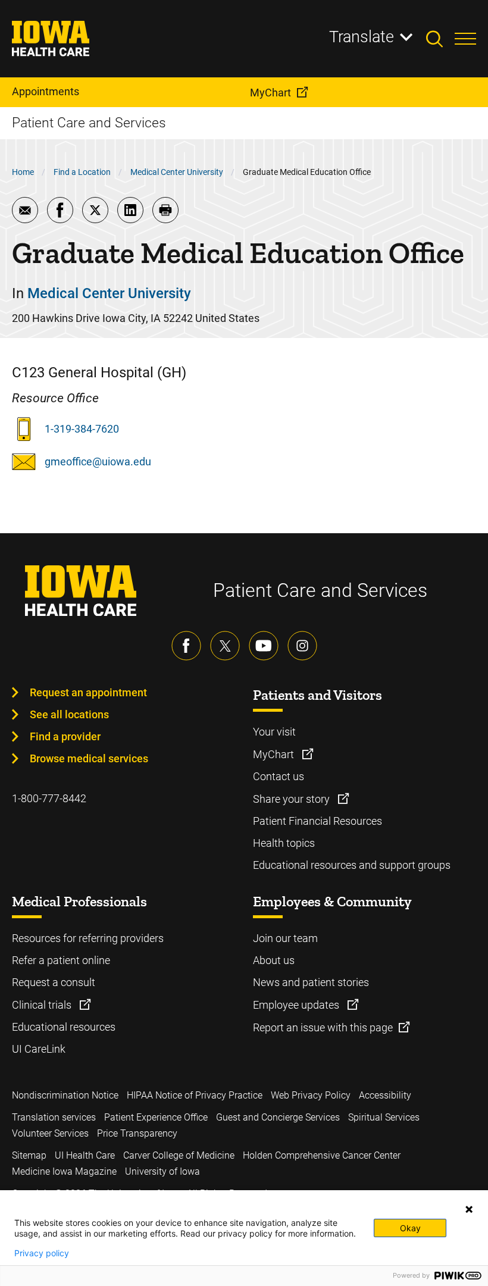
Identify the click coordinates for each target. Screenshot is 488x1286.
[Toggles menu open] (465, 38)
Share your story (292, 799)
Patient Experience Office (156, 1117)
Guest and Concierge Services (278, 1117)
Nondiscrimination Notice (65, 1095)
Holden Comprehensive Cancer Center (322, 1155)
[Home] (58, 38)
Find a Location (82, 172)
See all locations (69, 714)
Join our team (285, 938)
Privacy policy (41, 1253)
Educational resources (63, 1027)
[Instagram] (302, 646)
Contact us (278, 776)
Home (23, 172)
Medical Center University (176, 172)
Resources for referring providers (88, 938)
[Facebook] (186, 646)
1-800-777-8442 (49, 798)
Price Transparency (137, 1133)
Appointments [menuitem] (45, 91)
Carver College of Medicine (178, 1155)
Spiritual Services (384, 1117)
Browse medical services (89, 758)
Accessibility (385, 1095)
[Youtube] (264, 646)
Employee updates (297, 1005)
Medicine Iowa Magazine (64, 1171)
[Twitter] (225, 646)
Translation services (54, 1117)
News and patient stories (311, 982)
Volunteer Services (50, 1133)
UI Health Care (85, 1155)
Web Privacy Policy (311, 1095)
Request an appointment (88, 692)
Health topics (284, 843)
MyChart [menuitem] (270, 92)
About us (274, 960)
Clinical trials (43, 1005)
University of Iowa (162, 1171)
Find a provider (65, 736)
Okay (410, 1228)
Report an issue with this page (323, 1027)
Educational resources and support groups (352, 865)
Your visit (274, 731)
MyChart (274, 754)
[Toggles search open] (440, 38)
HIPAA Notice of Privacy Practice (194, 1095)
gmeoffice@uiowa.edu (98, 461)
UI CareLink (38, 1049)
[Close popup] (469, 1209)
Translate (361, 36)
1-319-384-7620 (82, 429)
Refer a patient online (61, 960)
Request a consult (53, 982)
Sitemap (29, 1155)
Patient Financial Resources (317, 821)
